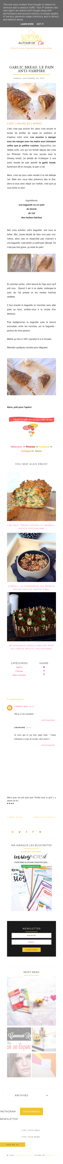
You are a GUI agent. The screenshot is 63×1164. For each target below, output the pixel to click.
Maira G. (51, 1155)
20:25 (31, 707)
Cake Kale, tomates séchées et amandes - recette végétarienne (31, 526)
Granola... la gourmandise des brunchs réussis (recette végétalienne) (31, 587)
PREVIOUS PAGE (44, 817)
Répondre (48, 720)
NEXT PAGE (15, 817)
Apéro (19, 667)
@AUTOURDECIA (31, 1111)
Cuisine (19, 671)
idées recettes (19, 675)
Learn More (27, 24)
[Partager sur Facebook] (44, 671)
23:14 (28, 728)
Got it (40, 24)
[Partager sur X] (44, 667)
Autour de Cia (24, 1155)
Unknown (21, 706)
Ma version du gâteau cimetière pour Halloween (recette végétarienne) (31, 647)
